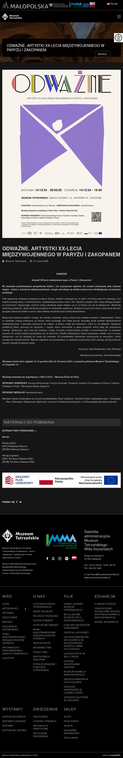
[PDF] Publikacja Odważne (14, 446)
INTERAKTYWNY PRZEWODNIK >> (19, 430)
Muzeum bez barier (45, 625)
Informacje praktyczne (40, 727)
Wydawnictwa (42, 647)
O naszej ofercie (105, 604)
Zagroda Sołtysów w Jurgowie (76, 699)
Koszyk (68, 725)
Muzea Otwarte (43, 620)
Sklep (67, 716)
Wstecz (102, 54)
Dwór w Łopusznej (76, 632)
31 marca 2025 (40, 261)
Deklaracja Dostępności (10, 628)
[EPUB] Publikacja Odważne (15, 449)
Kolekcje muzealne (45, 616)
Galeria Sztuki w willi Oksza (74, 655)
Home (5, 604)
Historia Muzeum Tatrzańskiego (44, 605)
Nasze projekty (43, 611)
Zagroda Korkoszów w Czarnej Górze (73, 689)
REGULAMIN (71, 737)
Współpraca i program (42, 658)
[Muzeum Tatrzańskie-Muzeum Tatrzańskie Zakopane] (12, 16)
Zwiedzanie (9, 617)
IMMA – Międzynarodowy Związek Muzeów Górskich (13, 638)
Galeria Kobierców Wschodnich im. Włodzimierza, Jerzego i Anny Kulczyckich (76, 643)
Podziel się (8, 501)
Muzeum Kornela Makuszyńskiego (75, 673)
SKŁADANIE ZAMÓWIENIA (71, 732)
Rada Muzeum (42, 643)
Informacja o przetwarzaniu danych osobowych (15, 650)
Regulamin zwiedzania (40, 735)
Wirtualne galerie (14, 730)
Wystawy (8, 613)
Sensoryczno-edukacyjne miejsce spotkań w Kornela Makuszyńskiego (107, 613)
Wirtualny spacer (14, 716)
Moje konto (71, 721)
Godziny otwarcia (44, 721)
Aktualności (10, 608)
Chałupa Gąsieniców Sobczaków (77, 626)
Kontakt (7, 622)
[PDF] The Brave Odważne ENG (17, 458)
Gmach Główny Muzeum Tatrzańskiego (73, 607)
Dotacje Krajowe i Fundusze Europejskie (45, 667)
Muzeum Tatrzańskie (16, 261)
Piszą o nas (40, 652)
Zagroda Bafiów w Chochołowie (76, 681)
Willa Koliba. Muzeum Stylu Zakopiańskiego (74, 617)
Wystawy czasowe (14, 721)
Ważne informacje (106, 622)
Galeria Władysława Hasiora (72, 664)
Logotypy (8, 658)
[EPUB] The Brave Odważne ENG (18, 461)
